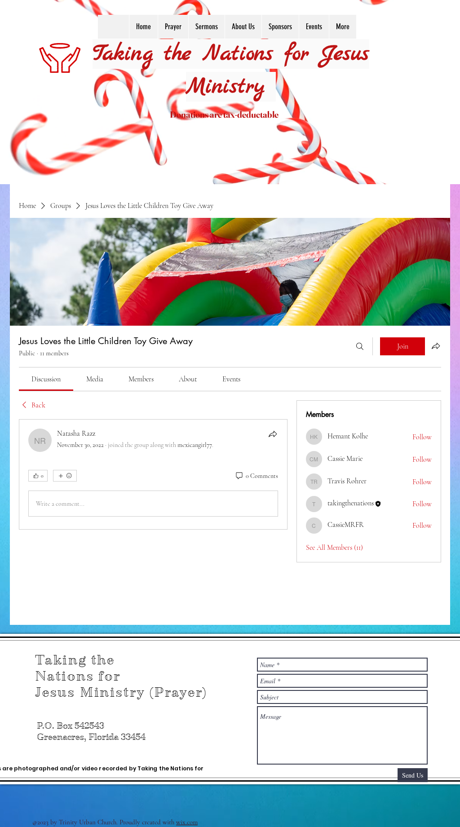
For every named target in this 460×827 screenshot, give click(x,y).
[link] (46, 379)
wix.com (187, 822)
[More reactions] (65, 476)
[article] (153, 474)
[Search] (359, 346)
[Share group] (435, 346)
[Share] (272, 434)
